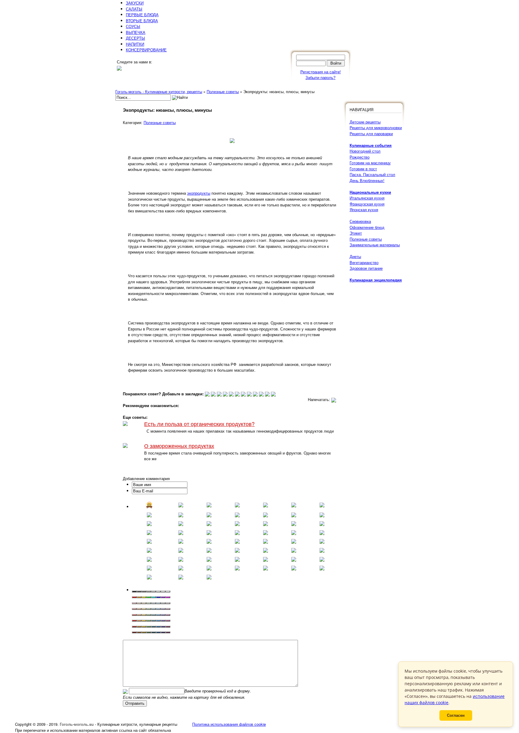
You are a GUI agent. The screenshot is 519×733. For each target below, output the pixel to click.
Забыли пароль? (320, 77)
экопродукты (198, 193)
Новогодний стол (365, 151)
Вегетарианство (364, 262)
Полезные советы (160, 122)
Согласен (456, 715)
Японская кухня (364, 209)
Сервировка (360, 221)
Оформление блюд (367, 227)
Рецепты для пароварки (371, 133)
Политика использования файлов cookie (229, 724)
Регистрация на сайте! (320, 72)
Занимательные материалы (375, 245)
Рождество (359, 157)
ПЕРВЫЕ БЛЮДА (142, 14)
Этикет (356, 233)
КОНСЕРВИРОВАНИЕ (146, 50)
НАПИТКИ (135, 44)
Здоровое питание (366, 268)
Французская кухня (367, 204)
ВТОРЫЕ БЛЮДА (142, 20)
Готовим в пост (363, 169)
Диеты (355, 256)
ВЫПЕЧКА (135, 32)
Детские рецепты (365, 122)
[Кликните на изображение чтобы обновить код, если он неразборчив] (125, 691)
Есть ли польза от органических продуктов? (199, 423)
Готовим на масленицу (370, 163)
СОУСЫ (133, 26)
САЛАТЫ (134, 9)
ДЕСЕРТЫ (135, 38)
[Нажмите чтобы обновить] (125, 691)
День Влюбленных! (367, 180)
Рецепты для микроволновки (376, 127)
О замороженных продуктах (179, 445)
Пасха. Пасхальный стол (372, 174)
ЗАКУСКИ (135, 3)
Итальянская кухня (367, 198)
